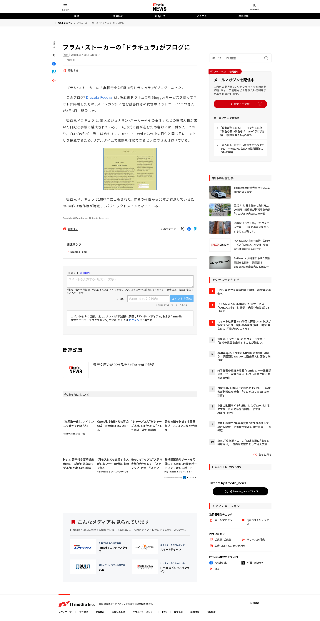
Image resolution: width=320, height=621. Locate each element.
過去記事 (244, 16)
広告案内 (100, 612)
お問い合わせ (118, 612)
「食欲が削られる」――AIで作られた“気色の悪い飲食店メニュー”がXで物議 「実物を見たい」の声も (242, 131)
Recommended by (173, 477)
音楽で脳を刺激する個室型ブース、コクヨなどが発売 (181, 425)
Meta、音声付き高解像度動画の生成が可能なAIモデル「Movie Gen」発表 (78, 463)
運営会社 (178, 612)
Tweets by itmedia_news (227, 483)
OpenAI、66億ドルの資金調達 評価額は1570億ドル (113, 425)
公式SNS (83, 612)
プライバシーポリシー (144, 612)
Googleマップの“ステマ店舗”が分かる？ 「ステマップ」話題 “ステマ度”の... (146, 463)
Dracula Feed (97, 97)
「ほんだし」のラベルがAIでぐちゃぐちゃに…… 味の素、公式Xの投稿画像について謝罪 (242, 148)
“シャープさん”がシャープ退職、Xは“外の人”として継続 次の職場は (147, 425)
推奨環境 (211, 612)
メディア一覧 (65, 612)
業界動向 (118, 16)
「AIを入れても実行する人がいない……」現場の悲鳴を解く (113, 463)
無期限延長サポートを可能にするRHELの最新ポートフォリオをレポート (181, 463)
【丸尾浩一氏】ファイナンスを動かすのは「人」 (78, 423)
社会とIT (160, 16)
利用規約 (254, 603)
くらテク (202, 16)
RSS (164, 612)
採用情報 (194, 612)
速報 (76, 16)
